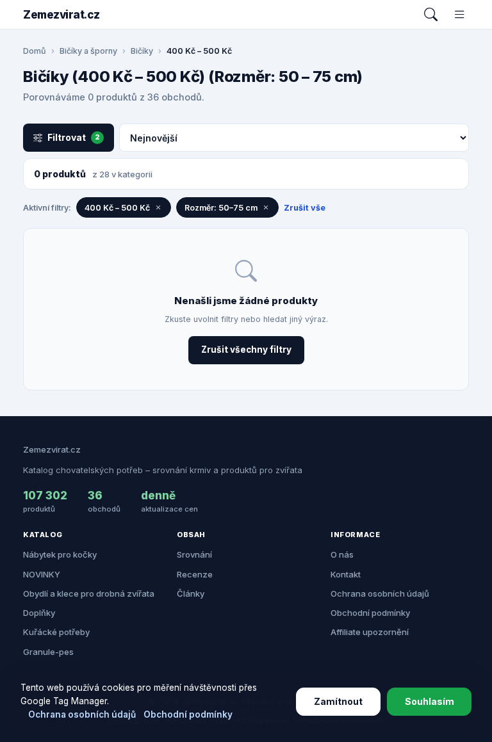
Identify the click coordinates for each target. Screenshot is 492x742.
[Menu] (459, 14)
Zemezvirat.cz (61, 14)
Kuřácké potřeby (56, 632)
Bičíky (142, 51)
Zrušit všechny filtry (246, 349)
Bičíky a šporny (88, 51)
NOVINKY (41, 574)
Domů (34, 51)
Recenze (195, 574)
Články (190, 593)
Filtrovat (73, 137)
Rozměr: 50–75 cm (221, 208)
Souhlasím (429, 701)
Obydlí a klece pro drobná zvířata (88, 593)
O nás (342, 554)
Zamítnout (338, 701)
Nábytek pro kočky (60, 554)
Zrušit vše (304, 208)
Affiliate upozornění (370, 632)
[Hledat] (431, 14)
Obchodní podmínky (370, 613)
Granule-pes (48, 652)
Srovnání (194, 554)
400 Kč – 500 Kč (117, 208)
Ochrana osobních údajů (380, 593)
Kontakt (346, 574)
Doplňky (39, 613)
